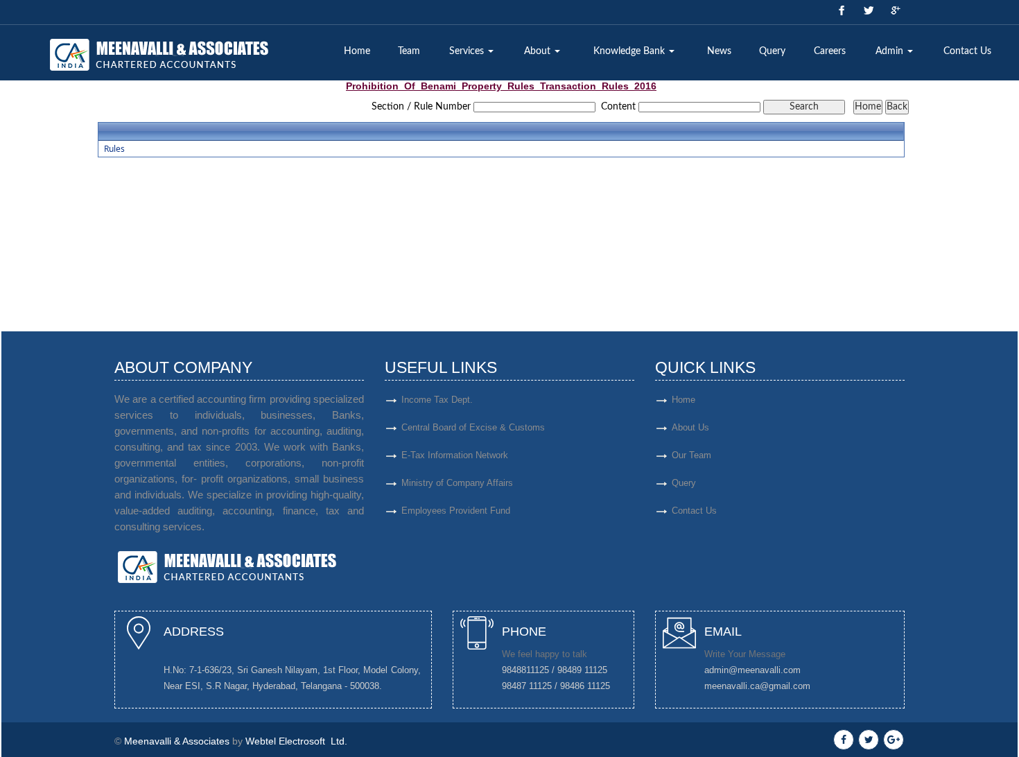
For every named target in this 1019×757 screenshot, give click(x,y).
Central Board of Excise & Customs (473, 427)
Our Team (691, 455)
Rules (114, 149)
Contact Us (967, 51)
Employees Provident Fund (455, 510)
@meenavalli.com (765, 670)
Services (468, 51)
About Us (690, 427)
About (538, 51)
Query (772, 51)
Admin (891, 51)
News (719, 51)
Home (357, 51)
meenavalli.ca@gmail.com (757, 686)
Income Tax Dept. (437, 399)
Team (409, 51)
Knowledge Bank (630, 51)
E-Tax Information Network (454, 455)
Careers (830, 51)
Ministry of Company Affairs (457, 483)
